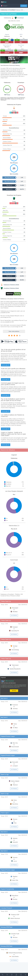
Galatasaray (7, 18)
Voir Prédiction (14, 615)
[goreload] (7, 52)
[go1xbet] (7, 42)
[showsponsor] (14, 26)
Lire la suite (5, 365)
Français (5, 5)
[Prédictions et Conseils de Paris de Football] (4, 1)
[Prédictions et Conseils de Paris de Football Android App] (7, 341)
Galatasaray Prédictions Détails (11, 284)
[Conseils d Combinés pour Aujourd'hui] (11, 975)
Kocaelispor (20, 18)
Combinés (23, 5)
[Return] (2, 975)
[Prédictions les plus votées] (16, 975)
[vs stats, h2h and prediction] (14, 294)
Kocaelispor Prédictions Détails (11, 288)
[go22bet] (21, 42)
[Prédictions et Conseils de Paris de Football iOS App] (21, 341)
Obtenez (14, 690)
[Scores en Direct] (21, 975)
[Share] (25, 975)
